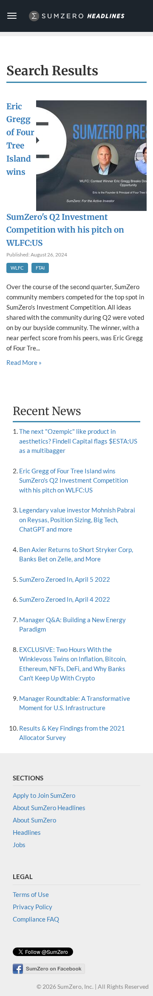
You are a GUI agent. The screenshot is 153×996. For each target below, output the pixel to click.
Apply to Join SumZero (44, 795)
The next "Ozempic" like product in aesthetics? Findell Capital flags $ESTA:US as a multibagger (78, 440)
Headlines (27, 832)
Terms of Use (31, 894)
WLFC (17, 267)
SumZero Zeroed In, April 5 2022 (64, 579)
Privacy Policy (32, 907)
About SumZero (34, 820)
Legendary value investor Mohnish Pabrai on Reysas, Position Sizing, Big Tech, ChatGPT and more (77, 519)
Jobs (19, 844)
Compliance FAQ (36, 919)
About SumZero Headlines (49, 807)
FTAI (40, 267)
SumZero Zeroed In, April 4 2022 (64, 599)
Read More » (24, 362)
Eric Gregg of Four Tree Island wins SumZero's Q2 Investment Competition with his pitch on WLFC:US (73, 480)
